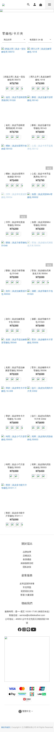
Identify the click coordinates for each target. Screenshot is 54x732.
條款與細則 (5, 727)
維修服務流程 (27, 563)
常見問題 (27, 587)
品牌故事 (27, 551)
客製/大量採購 (27, 594)
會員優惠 (27, 559)
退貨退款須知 (27, 590)
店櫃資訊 (27, 555)
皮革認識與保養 (27, 583)
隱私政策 (27, 566)
